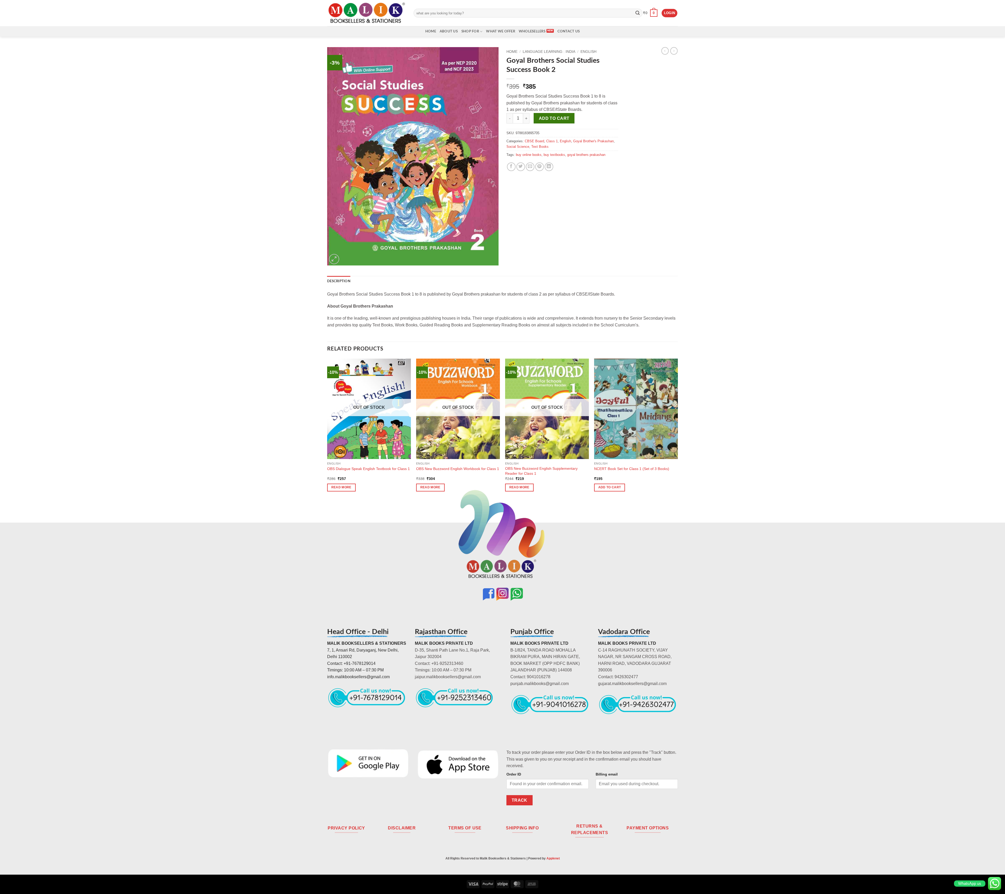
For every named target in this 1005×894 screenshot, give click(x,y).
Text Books (540, 147)
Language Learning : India (549, 52)
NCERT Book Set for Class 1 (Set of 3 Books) (631, 469)
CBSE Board (534, 141)
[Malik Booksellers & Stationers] (366, 13)
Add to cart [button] (609, 487)
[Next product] (665, 50)
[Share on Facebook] (511, 166)
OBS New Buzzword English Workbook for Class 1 (457, 469)
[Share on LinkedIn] (549, 166)
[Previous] (327, 429)
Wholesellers (532, 31)
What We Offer (500, 31)
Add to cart (554, 118)
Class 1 (552, 141)
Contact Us (568, 31)
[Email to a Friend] (530, 166)
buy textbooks (554, 155)
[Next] (678, 429)
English (588, 52)
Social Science (517, 147)
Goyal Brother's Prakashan (593, 141)
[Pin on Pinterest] (539, 166)
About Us (449, 31)
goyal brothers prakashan (586, 155)
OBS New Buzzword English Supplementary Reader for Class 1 (541, 471)
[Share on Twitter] (520, 166)
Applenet (553, 858)
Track (519, 800)
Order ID (513, 774)
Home (430, 31)
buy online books (528, 155)
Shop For (470, 31)
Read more (341, 487)
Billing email (607, 774)
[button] (650, 13)
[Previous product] (674, 50)
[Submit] (637, 13)
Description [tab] (338, 281)
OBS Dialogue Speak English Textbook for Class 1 (368, 469)
